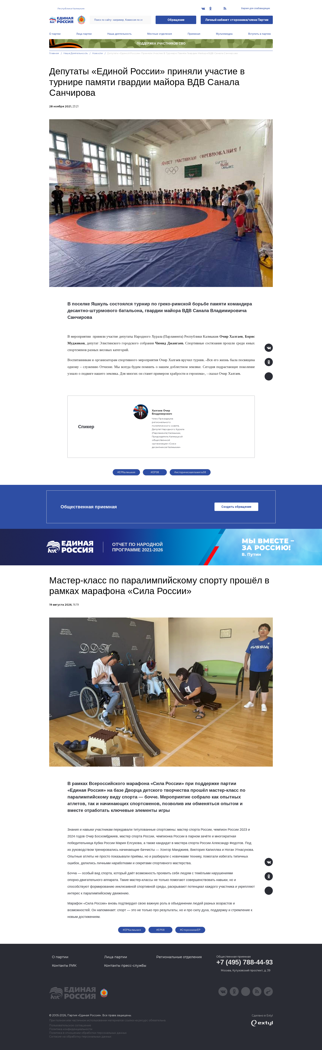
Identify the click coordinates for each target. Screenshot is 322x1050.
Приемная (194, 33)
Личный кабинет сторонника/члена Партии (236, 20)
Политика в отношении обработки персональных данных (88, 1033)
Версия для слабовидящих (255, 8)
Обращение (176, 20)
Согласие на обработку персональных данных (80, 1036)
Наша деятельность (119, 33)
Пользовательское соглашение (70, 1025)
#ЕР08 (155, 472)
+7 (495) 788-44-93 (244, 962)
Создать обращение (236, 507)
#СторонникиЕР (190, 929)
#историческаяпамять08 (190, 472)
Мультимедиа (224, 33)
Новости (97, 53)
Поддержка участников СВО (161, 43)
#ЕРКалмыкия (126, 472)
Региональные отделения (179, 957)
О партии (55, 33)
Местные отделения (159, 33)
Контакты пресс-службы (125, 966)
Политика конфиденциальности (70, 1029)
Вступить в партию (259, 33)
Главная (54, 53)
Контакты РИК (64, 966)
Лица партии (84, 33)
